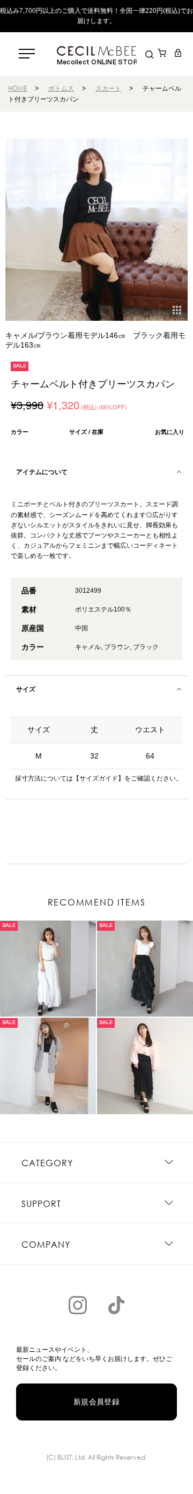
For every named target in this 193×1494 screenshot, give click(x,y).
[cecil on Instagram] (78, 1305)
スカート (108, 88)
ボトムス (61, 88)
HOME (17, 88)
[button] (175, 229)
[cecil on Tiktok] (116, 1305)
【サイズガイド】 (98, 778)
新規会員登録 (96, 1401)
